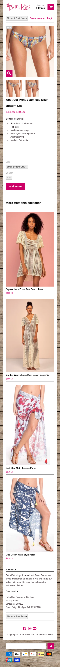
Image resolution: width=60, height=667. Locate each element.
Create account (37, 18)
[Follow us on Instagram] (30, 629)
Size (8, 162)
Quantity (9, 173)
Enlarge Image (9, 73)
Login (50, 18)
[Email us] (35, 629)
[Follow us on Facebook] (25, 629)
